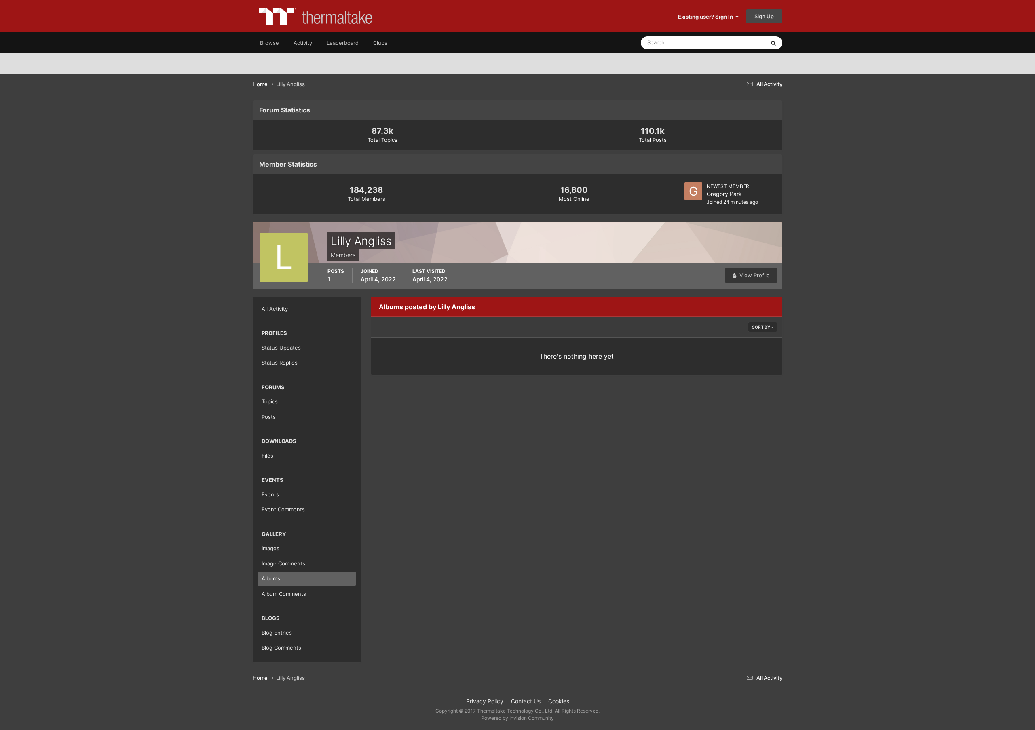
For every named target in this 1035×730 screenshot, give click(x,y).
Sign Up (764, 16)
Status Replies (280, 362)
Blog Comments (281, 647)
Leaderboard (343, 43)
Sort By (761, 327)
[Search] (773, 42)
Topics (270, 401)
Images (270, 548)
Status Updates (736, 43)
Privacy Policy (484, 701)
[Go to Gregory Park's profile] (693, 191)
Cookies (558, 701)
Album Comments (284, 594)
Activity (303, 43)
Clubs (380, 43)
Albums (271, 578)
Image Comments (283, 563)
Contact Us (526, 701)
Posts (269, 417)
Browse (269, 43)
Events (270, 494)
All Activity (275, 309)
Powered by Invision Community (517, 718)
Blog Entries (277, 632)
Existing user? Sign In (706, 16)
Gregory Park (724, 193)
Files (267, 455)
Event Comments (283, 509)
